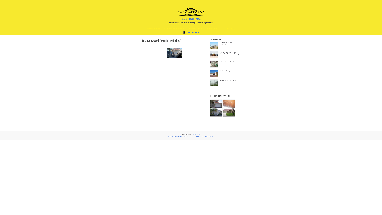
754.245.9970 (192, 32)
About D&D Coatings (153, 29)
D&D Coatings (191, 19)
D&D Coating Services (196, 29)
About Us (170, 136)
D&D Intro (178, 136)
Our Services (188, 136)
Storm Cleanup (198, 136)
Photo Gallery (230, 29)
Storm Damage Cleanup (214, 29)
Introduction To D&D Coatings (174, 29)
